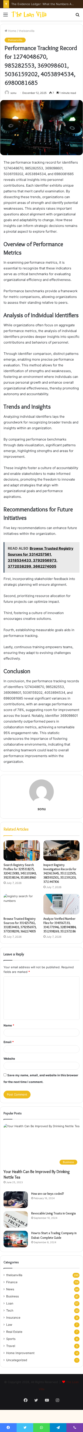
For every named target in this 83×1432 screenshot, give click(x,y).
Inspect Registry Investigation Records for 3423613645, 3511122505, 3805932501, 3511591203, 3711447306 (59, 873)
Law (9, 1324)
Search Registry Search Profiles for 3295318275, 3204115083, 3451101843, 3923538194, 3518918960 (20, 871)
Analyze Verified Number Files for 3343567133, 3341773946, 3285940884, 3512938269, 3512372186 (59, 925)
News (10, 1289)
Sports (10, 1339)
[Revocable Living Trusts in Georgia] (16, 1219)
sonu (13, 93)
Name (9, 1025)
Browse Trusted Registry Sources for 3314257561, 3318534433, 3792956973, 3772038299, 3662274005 (20, 925)
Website (9, 1058)
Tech (9, 1310)
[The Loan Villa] (28, 14)
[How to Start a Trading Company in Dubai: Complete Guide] (16, 1239)
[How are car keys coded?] (16, 1199)
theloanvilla (26, 31)
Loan (9, 1303)
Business (12, 1296)
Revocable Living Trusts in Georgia (53, 1213)
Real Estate (14, 1331)
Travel (10, 1346)
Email (9, 1042)
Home (11, 31)
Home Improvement (20, 1353)
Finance (11, 1282)
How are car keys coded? (47, 1194)
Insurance (13, 1317)
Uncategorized (16, 1360)
